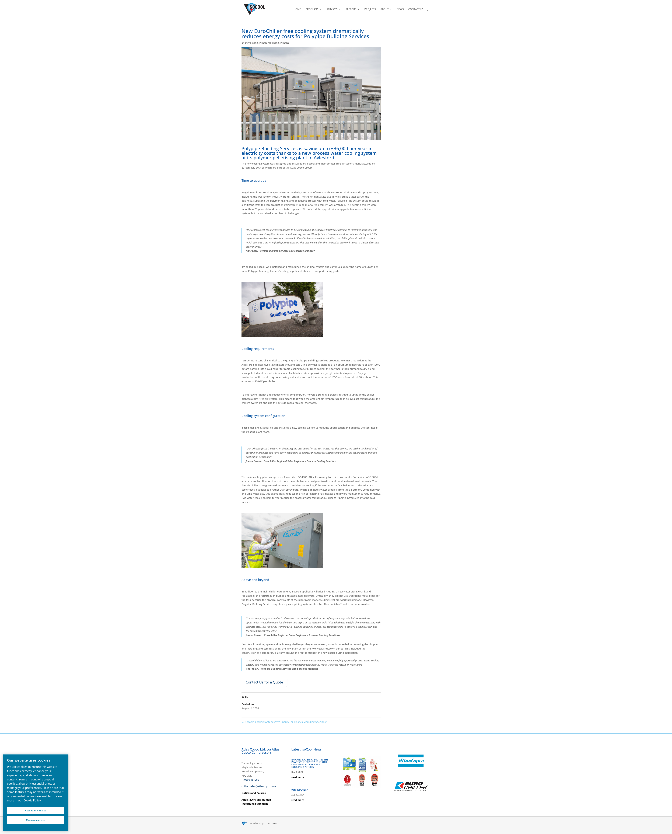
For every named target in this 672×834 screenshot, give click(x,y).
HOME (297, 9)
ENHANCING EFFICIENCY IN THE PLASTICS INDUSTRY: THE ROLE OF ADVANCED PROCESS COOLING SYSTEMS (309, 763)
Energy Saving (249, 42)
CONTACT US (416, 9)
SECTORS (351, 9)
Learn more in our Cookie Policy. (34, 798)
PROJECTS (370, 9)
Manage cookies (35, 820)
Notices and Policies (253, 793)
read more (297, 777)
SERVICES (332, 9)
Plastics (284, 42)
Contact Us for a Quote (264, 682)
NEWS (400, 9)
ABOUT (384, 9)
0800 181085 (251, 779)
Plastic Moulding (269, 42)
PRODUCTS (312, 9)
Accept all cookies (35, 810)
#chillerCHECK (299, 789)
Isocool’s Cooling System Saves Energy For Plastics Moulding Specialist (284, 722)
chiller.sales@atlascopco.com (258, 786)
